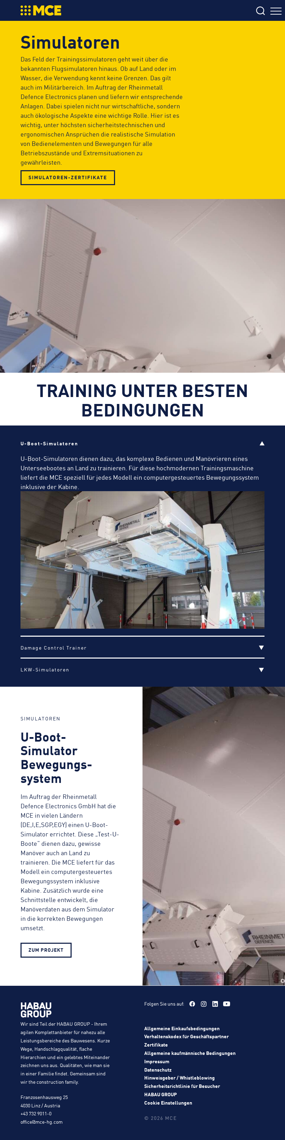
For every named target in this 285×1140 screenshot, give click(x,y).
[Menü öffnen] (276, 12)
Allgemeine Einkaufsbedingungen (182, 1028)
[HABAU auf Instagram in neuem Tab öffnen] (203, 1004)
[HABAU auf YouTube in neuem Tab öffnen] (226, 1004)
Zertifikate (156, 1044)
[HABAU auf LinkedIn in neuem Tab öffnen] (215, 1004)
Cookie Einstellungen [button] (168, 1102)
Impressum (156, 1061)
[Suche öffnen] (215, 11)
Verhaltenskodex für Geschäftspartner (186, 1036)
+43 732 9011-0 (36, 1113)
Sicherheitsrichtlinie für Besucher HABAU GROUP (182, 1090)
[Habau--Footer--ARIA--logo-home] (36, 1011)
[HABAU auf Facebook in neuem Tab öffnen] (192, 1004)
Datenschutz (158, 1069)
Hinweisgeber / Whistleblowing (179, 1077)
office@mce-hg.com (42, 1121)
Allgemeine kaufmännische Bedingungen (190, 1052)
